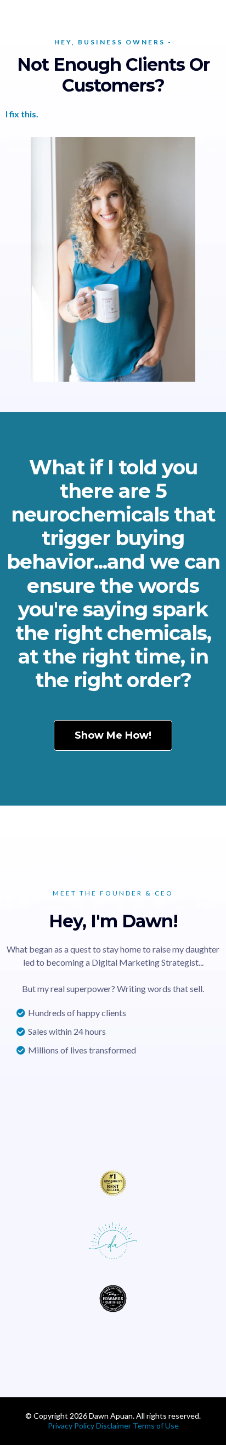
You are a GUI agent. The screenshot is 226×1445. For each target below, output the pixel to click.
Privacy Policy (71, 1425)
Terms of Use (156, 1425)
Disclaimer (114, 1425)
